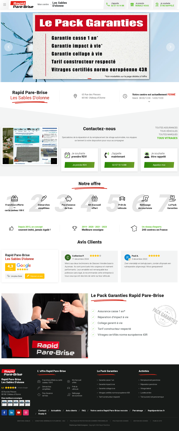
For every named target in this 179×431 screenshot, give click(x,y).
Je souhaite (167, 4)
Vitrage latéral (146, 388)
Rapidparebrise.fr (156, 410)
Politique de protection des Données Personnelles (89, 421)
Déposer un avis (36, 276)
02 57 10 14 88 (119, 165)
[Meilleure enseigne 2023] (27, 403)
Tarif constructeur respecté (114, 328)
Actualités (56, 410)
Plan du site (157, 421)
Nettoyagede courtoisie (77, 394)
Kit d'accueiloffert (76, 381)
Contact (42, 410)
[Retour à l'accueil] (11, 372)
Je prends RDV (79, 165)
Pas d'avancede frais (47, 394)
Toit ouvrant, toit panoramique (152, 397)
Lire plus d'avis (16, 276)
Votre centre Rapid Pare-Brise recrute (109, 410)
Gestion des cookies (140, 421)
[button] (8, 47)
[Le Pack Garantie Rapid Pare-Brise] (89, 47)
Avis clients (71, 410)
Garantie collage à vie (107, 388)
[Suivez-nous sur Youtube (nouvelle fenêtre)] (19, 412)
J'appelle (117, 4)
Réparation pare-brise (149, 384)
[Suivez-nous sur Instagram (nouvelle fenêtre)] (26, 412)
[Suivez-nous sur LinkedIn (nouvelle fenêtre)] (12, 412)
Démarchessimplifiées (46, 388)
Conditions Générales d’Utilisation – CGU (50, 421)
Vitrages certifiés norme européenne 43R (122, 334)
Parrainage (137, 410)
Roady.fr (42, 413)
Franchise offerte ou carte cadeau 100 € (52, 381)
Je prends (142, 4)
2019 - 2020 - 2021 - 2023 (94, 228)
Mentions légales (23, 421)
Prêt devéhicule (75, 388)
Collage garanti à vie (110, 323)
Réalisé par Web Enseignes (78, 425)
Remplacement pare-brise (150, 380)
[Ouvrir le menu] (4, 4)
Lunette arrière (146, 393)
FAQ (84, 410)
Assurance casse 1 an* (111, 311)
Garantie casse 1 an (106, 380)
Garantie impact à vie (107, 384)
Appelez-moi (159, 165)
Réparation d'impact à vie (113, 317)
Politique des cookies (120, 421)
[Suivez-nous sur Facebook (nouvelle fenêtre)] (4, 412)
